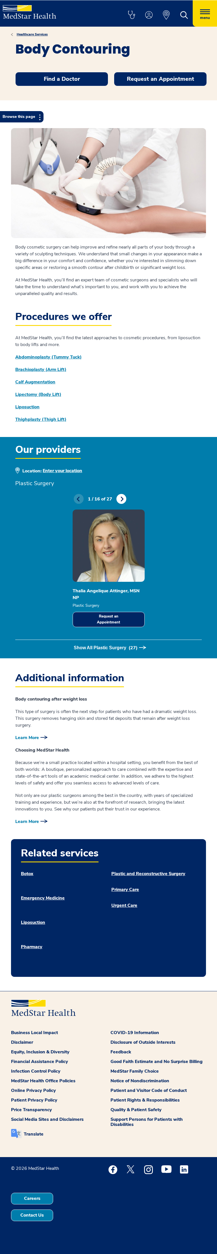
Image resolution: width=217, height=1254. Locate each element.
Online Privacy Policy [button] (33, 1090)
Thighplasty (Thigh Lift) (40, 419)
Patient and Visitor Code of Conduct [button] (148, 1090)
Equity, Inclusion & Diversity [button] (40, 1052)
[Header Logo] (29, 9)
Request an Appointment (108, 619)
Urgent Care (124, 905)
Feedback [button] (120, 1052)
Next (121, 499)
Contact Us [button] (32, 1215)
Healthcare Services (32, 34)
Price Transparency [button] (31, 1110)
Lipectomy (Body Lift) (38, 394)
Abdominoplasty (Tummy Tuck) (48, 357)
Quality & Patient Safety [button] (136, 1110)
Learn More (27, 737)
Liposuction (27, 407)
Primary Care (125, 889)
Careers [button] (32, 1198)
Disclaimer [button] (22, 1042)
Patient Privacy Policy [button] (34, 1100)
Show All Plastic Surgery (106, 648)
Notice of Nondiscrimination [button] (139, 1081)
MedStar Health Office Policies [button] (43, 1081)
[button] (131, 15)
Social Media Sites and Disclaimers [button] (47, 1119)
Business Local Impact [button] (34, 1033)
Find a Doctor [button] (62, 79)
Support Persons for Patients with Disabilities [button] (146, 1122)
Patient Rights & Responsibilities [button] (145, 1100)
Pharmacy (31, 947)
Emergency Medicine (43, 898)
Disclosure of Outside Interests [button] (142, 1042)
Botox (27, 874)
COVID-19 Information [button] (134, 1033)
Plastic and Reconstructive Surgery (148, 874)
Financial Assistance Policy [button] (39, 1061)
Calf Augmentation (35, 382)
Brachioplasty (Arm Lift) (40, 369)
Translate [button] (34, 1134)
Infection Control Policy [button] (35, 1071)
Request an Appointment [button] (160, 79)
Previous (79, 499)
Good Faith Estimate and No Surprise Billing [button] (156, 1061)
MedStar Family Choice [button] (134, 1071)
